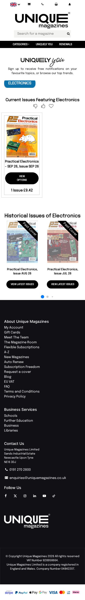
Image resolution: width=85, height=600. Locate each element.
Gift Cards (12, 332)
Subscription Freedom (22, 367)
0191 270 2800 (20, 470)
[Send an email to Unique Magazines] (29, 4)
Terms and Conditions (22, 391)
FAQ (7, 386)
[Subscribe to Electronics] (44, 106)
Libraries (11, 430)
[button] (69, 4)
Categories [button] (20, 44)
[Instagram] (25, 496)
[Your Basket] (56, 4)
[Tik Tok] (54, 496)
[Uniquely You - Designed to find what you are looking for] (43, 62)
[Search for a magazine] (68, 34)
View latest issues (22, 284)
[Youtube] (44, 496)
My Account (13, 327)
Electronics (19, 83)
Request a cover (17, 372)
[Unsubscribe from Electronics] (36, 106)
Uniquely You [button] (44, 44)
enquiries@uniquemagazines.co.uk (37, 478)
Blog (7, 377)
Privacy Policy (15, 396)
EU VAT (9, 382)
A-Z (6, 352)
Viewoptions (22, 178)
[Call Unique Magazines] (43, 4)
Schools (10, 416)
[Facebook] (5, 496)
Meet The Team (16, 337)
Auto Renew (14, 362)
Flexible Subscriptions (21, 347)
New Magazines (16, 357)
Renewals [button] (65, 44)
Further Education (18, 421)
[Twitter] (15, 496)
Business (11, 425)
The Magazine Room (20, 342)
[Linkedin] (34, 496)
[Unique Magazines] (42, 521)
